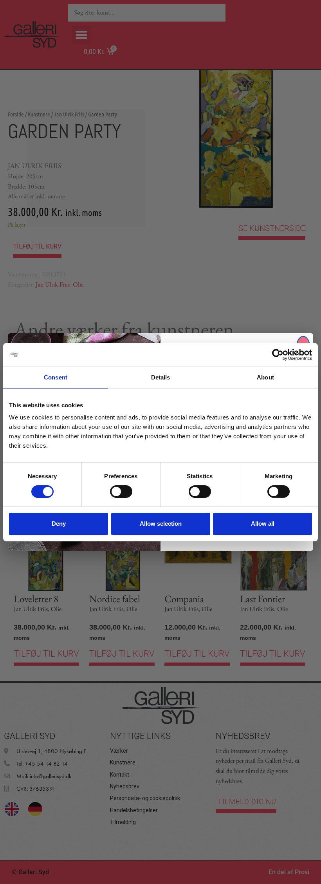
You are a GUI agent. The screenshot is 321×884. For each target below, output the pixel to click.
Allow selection (161, 523)
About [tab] (265, 377)
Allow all (262, 523)
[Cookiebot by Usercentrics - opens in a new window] (277, 354)
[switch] (121, 491)
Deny (59, 523)
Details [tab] (160, 377)
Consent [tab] (55, 377)
